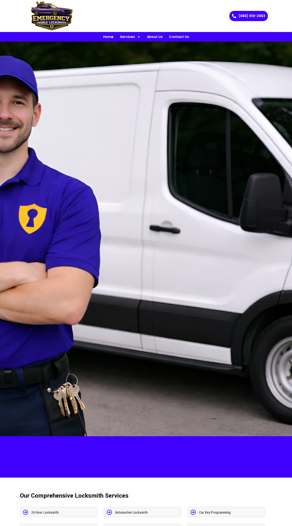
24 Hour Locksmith (45, 512)
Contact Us (179, 36)
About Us (155, 36)
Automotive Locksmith (131, 512)
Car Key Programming (215, 512)
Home (108, 36)
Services (127, 36)
